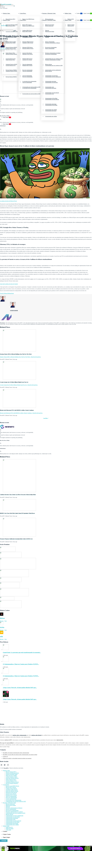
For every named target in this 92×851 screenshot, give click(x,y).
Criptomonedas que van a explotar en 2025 (15, 813)
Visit (5, 621)
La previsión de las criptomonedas (13, 800)
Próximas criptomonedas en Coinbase (14, 811)
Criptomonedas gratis (10, 819)
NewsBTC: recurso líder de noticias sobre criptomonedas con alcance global (20, 754)
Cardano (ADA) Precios (11, 788)
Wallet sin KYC (70, 25)
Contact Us (5, 756)
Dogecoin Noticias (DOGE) (12, 778)
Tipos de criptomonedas (11, 796)
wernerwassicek (3, 48)
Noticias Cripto (6, 13)
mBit (1, 636)
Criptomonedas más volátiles (51, 116)
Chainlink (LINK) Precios (27, 42)
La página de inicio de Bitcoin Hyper (8, 201)
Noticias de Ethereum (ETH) (12, 773)
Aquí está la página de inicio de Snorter (9, 284)
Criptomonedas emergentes (12, 818)
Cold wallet (8, 829)
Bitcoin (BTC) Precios (27, 31)
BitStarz (2, 618)
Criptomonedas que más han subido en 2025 (16, 801)
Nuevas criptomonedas (49, 48)
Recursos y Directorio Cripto (48, 13)
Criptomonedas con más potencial (52, 99)
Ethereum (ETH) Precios (11, 792)
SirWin (2, 627)
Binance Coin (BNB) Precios (28, 25)
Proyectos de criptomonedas (12, 810)
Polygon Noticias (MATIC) (12, 783)
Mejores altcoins (9, 814)
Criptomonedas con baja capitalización (14, 815)
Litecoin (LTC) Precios (11, 793)
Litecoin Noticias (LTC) (11, 780)
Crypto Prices (23, 13)
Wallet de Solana (70, 31)
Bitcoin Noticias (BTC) (10, 25)
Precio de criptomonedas (11, 797)
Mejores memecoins (49, 25)
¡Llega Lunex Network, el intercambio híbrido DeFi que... (20, 687)
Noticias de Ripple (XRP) (11, 774)
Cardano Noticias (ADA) (11, 48)
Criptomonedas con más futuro (13, 817)
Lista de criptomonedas (11, 798)
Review (2, 621)
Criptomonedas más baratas (50, 110)
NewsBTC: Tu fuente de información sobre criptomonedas (16, 752)
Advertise (3, 840)
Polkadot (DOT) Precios (11, 795)
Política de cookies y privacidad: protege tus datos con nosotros (17, 758)
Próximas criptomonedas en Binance (52, 42)
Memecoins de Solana (49, 31)
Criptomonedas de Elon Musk (51, 105)
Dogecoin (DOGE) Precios (27, 48)
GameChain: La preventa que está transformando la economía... (22, 652)
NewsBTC (6, 768)
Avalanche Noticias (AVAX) (12, 782)
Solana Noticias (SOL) (11, 779)
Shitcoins (8, 806)
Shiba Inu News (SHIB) (11, 42)
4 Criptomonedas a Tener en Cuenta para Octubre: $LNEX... (21, 664)
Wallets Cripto (68, 13)
